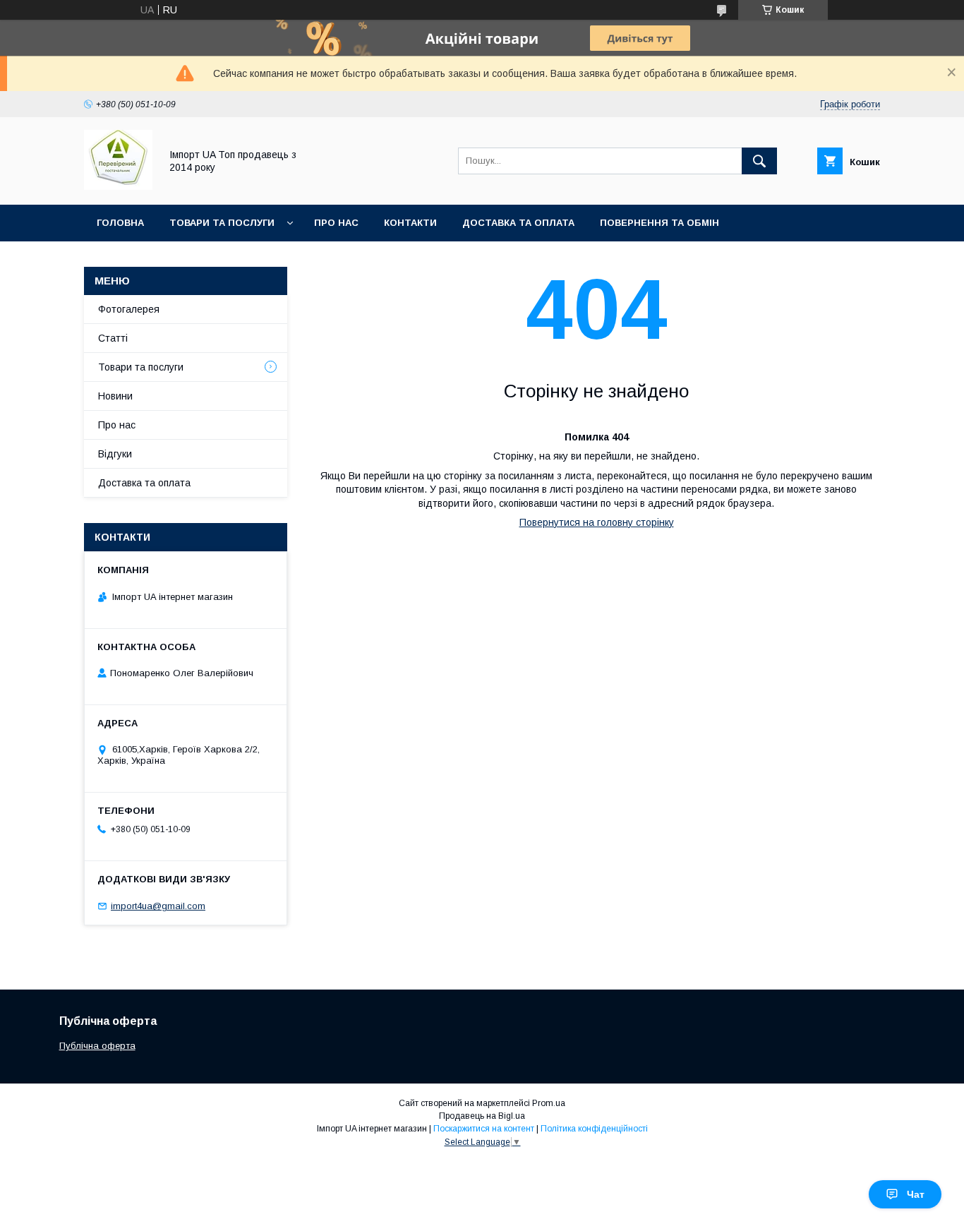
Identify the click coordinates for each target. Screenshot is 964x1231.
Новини (115, 396)
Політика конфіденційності (594, 1129)
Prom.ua (548, 1103)
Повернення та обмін (659, 222)
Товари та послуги (222, 222)
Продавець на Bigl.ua (482, 1116)
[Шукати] (759, 161)
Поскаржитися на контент (483, 1129)
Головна (120, 222)
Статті (113, 338)
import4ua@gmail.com (158, 906)
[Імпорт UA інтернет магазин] (118, 186)
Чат (915, 1194)
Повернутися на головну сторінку (596, 522)
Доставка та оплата (518, 222)
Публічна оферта (97, 1045)
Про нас (336, 222)
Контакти (410, 222)
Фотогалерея (128, 309)
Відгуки (115, 454)
